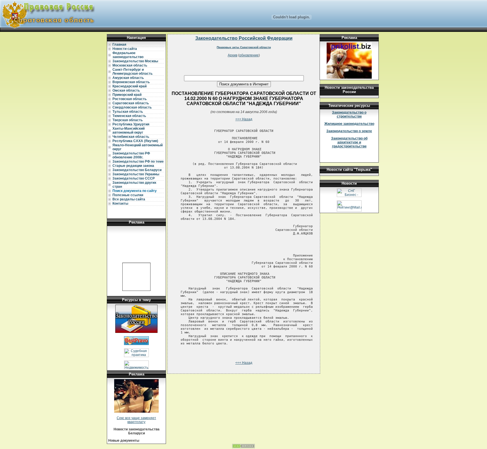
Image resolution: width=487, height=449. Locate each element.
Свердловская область (132, 107)
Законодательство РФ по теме (138, 161)
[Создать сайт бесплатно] (243, 447)
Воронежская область (131, 82)
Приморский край (126, 95)
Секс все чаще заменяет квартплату (136, 420)
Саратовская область (130, 103)
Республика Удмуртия (130, 124)
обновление (249, 55)
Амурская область (128, 78)
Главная (119, 45)
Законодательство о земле (349, 131)
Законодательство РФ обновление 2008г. (131, 155)
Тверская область (127, 120)
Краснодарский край (129, 86)
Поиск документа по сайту (134, 191)
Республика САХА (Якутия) (135, 141)
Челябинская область (130, 137)
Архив (232, 55)
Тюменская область (129, 116)
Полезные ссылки (127, 195)
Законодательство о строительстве (349, 114)
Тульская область (127, 112)
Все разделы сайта (128, 199)
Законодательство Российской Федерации (244, 38)
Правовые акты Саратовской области (244, 47)
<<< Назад (243, 119)
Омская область (126, 90)
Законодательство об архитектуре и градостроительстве (349, 142)
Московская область (129, 65)
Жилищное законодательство (349, 124)
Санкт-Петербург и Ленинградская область (132, 72)
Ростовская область (129, 99)
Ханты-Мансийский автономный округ (128, 130)
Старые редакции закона (133, 166)
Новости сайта (124, 49)
